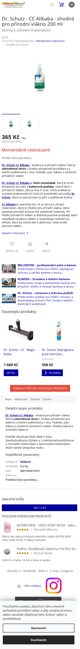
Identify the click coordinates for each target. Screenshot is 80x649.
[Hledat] (52, 4)
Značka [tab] (47, 399)
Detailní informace (13, 233)
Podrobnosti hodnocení (50, 41)
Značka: (17, 44)
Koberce (25, 461)
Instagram (66, 571)
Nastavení (38, 628)
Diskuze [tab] (35, 399)
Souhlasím (39, 640)
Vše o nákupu (32, 585)
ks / (40, 507)
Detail (11, 372)
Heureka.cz (14, 571)
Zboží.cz (43, 571)
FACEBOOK (29, 571)
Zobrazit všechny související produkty (40, 388)
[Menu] (71, 4)
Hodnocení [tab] (21, 399)
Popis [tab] (8, 399)
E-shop (54, 571)
